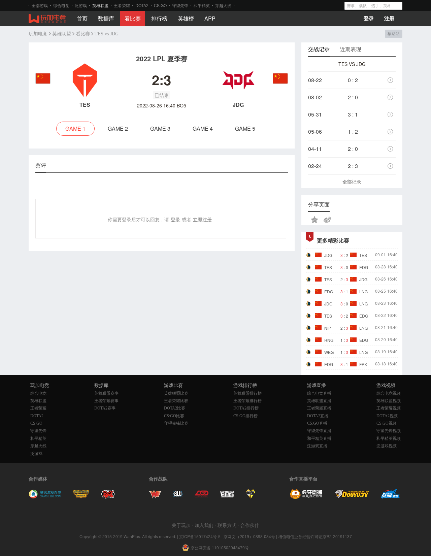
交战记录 (319, 49)
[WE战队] (155, 497)
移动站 (393, 33)
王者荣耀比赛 (176, 400)
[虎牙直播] (306, 497)
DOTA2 (141, 5)
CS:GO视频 (386, 423)
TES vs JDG (107, 33)
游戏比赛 (173, 385)
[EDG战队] (227, 497)
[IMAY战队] (178, 497)
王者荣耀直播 (319, 408)
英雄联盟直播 (319, 400)
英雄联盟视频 (388, 400)
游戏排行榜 (245, 385)
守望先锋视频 (388, 430)
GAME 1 (75, 128)
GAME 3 (160, 128)
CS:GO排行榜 (245, 416)
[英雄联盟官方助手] (81, 497)
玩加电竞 (38, 33)
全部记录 (351, 181)
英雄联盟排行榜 (247, 393)
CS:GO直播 (317, 423)
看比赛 (133, 18)
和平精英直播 (319, 438)
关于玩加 (181, 525)
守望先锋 (180, 5)
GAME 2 (118, 128)
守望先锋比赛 (176, 423)
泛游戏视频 (386, 446)
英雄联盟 (100, 5)
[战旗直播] (390, 497)
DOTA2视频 (387, 416)
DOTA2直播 (317, 416)
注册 (389, 18)
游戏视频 (385, 385)
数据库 (106, 18)
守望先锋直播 (319, 430)
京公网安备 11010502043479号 (220, 547)
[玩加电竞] (47, 19)
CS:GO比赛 (174, 416)
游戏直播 (316, 385)
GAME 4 (203, 128)
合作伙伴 (249, 525)
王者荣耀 (122, 5)
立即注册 (202, 219)
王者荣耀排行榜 (247, 400)
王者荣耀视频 (388, 408)
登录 (369, 18)
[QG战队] (251, 497)
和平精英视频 (388, 438)
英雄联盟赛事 (106, 393)
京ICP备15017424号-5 (200, 536)
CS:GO (160, 5)
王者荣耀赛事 (106, 400)
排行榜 (159, 18)
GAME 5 (245, 128)
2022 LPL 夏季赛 (162, 58)
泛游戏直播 (317, 446)
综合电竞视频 (388, 393)
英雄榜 (186, 18)
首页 (82, 18)
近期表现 (350, 49)
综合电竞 (61, 5)
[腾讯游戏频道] (45, 497)
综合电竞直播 (319, 393)
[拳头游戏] (108, 497)
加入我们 (204, 525)
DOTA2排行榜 (246, 408)
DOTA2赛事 (104, 408)
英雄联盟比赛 (176, 393)
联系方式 (227, 525)
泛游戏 (81, 5)
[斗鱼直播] (351, 497)
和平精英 (202, 5)
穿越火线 (223, 5)
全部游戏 (40, 5)
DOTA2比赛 (174, 408)
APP (210, 18)
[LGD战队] (201, 497)
